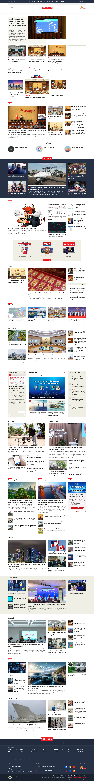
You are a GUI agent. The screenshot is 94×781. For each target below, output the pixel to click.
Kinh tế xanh (53, 421)
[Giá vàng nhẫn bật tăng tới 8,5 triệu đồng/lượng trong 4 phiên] (70, 278)
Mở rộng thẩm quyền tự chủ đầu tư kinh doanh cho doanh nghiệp (16, 176)
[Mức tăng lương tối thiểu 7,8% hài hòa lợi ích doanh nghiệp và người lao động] (57, 643)
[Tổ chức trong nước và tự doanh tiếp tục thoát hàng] (70, 228)
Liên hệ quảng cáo (48, 770)
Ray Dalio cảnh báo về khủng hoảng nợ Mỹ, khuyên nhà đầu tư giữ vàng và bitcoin (79, 221)
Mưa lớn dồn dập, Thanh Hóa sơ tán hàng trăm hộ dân (79, 637)
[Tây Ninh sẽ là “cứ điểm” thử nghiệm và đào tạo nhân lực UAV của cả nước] (26, 434)
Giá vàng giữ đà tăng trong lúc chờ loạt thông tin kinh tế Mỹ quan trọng (80, 270)
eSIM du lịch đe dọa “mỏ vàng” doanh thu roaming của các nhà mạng (20, 598)
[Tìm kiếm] (11, 8)
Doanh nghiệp (13, 480)
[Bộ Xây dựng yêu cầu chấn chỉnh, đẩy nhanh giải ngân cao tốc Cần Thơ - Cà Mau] (17, 335)
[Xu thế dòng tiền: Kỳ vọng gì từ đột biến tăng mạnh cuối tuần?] (70, 206)
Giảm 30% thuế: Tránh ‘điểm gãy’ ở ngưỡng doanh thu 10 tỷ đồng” (55, 134)
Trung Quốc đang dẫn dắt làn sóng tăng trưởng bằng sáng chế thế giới (16, 593)
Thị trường (49, 57)
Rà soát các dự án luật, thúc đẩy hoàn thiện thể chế (54, 117)
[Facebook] (72, 1)
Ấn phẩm (49, 67)
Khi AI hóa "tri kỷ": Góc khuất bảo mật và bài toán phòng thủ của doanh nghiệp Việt (77, 593)
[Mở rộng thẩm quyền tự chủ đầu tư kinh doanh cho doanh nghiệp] (17, 168)
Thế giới (29, 67)
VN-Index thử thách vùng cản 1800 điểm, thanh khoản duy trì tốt (78, 407)
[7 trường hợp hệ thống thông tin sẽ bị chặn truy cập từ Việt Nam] (17, 460)
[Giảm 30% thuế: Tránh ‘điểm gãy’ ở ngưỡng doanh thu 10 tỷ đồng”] (55, 126)
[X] (75, 1)
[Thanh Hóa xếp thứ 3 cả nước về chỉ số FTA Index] (37, 312)
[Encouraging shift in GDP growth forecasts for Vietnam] (15, 85)
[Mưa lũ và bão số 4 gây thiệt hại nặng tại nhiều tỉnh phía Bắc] (70, 645)
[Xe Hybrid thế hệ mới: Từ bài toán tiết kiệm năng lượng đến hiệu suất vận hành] (47, 673)
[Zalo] (77, 1)
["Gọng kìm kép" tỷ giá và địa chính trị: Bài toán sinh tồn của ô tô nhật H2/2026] (10, 689)
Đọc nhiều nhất (74, 372)
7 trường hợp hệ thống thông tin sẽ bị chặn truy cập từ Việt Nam (16, 468)
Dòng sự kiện (13, 372)
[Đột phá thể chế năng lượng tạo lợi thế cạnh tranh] (47, 388)
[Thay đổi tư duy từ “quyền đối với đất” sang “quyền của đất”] (70, 333)
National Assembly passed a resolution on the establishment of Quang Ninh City (57, 95)
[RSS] (74, 771)
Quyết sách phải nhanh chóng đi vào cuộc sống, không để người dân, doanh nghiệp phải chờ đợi (17, 71)
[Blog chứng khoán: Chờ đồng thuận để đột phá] (27, 215)
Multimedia (33, 372)
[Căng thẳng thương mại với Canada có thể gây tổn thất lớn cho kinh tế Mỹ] (57, 545)
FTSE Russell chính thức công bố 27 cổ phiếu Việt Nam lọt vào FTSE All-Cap (80, 213)
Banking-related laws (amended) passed (35, 97)
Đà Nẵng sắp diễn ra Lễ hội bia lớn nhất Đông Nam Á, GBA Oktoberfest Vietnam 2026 (80, 710)
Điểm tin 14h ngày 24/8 (21, 147)
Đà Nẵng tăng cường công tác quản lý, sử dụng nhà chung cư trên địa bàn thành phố (80, 349)
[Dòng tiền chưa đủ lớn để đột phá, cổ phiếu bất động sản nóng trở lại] (57, 227)
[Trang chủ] (12, 12)
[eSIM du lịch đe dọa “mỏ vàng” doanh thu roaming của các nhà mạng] (10, 599)
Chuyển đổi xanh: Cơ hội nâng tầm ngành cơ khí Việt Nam (24, 512)
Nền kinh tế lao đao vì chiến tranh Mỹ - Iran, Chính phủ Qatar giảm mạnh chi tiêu (26, 565)
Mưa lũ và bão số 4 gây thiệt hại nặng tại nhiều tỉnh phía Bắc (79, 644)
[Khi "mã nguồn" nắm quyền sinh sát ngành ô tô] (17, 667)
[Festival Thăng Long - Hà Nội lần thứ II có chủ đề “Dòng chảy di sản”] (77, 186)
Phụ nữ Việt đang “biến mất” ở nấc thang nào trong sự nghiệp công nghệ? (46, 605)
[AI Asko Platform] (69, 244)
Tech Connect (55, 1)
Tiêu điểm (9, 57)
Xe (44, 1)
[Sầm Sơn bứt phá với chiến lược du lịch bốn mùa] (27, 711)
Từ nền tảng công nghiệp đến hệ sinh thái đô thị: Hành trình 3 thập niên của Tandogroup (56, 414)
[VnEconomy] (37, 77)
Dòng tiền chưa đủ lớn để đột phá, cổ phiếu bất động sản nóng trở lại (57, 235)
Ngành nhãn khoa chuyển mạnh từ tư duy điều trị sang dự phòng (56, 713)
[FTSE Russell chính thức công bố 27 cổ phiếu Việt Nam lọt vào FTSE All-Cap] (70, 213)
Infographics (41, 375)
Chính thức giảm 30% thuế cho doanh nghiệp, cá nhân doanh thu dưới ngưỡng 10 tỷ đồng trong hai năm (17, 23)
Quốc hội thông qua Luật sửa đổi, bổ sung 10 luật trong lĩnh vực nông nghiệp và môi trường (78, 132)
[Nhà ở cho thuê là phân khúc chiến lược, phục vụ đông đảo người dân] (17, 354)
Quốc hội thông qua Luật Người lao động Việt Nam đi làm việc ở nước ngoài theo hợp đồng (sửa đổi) (78, 116)
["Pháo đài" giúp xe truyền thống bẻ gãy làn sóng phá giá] (77, 667)
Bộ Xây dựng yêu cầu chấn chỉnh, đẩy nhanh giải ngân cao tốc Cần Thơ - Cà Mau (17, 344)
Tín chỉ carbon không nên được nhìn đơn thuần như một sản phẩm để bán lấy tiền (20, 501)
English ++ (63, 1)
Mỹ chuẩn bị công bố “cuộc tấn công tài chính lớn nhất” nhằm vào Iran (79, 564)
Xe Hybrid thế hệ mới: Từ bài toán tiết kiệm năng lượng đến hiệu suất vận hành (46, 687)
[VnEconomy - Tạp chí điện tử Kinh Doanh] (47, 739)
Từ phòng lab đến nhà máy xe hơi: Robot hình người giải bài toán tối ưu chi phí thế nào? (20, 681)
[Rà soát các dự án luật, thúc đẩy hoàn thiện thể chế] (55, 110)
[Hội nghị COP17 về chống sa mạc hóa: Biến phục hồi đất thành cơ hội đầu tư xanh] (67, 434)
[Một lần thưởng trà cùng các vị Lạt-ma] (70, 725)
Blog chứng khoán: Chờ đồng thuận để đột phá (22, 228)
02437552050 (40, 768)
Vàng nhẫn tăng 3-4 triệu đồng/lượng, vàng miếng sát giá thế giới (46, 294)
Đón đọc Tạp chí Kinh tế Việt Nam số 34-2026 (57, 70)
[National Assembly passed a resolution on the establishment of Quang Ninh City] (58, 84)
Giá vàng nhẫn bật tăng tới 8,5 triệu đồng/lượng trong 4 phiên (80, 278)
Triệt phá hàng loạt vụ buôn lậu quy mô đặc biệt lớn (16, 194)
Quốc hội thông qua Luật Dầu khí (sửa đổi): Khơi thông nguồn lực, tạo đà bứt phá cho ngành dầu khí (51, 502)
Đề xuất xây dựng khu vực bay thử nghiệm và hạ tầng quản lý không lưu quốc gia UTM (47, 188)
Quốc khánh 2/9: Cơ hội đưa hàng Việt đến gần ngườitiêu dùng (79, 703)
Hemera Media (26, 776)
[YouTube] (80, 1)
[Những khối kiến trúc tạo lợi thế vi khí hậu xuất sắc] (70, 718)
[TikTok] (83, 1)
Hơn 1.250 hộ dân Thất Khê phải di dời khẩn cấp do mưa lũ (80, 630)
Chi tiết (77, 507)
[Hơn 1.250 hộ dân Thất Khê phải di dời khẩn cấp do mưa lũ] (70, 630)
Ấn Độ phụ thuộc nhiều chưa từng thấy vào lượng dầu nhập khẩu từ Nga (80, 557)
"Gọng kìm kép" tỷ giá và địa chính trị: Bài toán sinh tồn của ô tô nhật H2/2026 (19, 689)
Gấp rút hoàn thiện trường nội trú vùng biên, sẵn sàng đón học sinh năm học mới (77, 177)
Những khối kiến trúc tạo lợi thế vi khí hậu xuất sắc (80, 716)
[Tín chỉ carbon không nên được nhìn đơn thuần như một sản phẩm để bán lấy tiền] (22, 490)
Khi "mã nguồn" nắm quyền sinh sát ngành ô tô (17, 675)
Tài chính (29, 57)
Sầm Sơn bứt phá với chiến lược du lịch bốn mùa (22, 725)
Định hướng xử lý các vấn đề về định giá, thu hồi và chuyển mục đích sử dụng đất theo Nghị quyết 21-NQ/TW (80, 341)
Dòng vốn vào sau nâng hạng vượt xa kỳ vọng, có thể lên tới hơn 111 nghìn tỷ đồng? (57, 218)
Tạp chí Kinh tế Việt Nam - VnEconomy (78, 777)
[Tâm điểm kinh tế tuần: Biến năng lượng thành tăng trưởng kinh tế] (38, 405)
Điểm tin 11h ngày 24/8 (49, 147)
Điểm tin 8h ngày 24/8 (77, 147)
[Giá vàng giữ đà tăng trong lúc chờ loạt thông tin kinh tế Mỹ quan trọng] (70, 271)
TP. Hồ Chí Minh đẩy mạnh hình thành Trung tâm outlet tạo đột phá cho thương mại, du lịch (24, 519)
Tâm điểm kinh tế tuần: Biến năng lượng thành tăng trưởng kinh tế (37, 413)
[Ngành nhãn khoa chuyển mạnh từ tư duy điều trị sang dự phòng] (57, 705)
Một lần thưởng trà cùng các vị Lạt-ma (79, 724)
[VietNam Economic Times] (47, 244)
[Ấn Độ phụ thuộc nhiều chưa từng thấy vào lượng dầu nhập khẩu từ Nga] (70, 557)
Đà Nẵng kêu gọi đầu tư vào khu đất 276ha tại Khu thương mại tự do (16, 320)
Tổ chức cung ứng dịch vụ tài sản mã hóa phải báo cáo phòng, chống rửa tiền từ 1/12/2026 (37, 61)
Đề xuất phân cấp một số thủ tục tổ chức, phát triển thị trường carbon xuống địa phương (57, 473)
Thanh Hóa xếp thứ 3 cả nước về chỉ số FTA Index (36, 320)
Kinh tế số (11, 421)
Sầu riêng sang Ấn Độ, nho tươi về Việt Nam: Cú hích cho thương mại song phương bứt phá (54, 529)
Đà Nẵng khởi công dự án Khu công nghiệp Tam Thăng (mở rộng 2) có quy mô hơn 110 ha (76, 321)
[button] (24, 415)
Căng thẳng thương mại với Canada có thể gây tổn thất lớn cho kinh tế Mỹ (57, 552)
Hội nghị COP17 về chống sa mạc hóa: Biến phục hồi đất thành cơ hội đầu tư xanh (66, 448)
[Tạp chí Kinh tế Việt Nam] (25, 244)
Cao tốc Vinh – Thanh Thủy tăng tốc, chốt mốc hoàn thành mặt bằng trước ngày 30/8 (79, 357)
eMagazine (47, 375)
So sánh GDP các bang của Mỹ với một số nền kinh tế (78, 385)
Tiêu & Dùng (39, 1)
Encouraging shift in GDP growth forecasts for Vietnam (16, 94)
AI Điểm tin (47, 143)
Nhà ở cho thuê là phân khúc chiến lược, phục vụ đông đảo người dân (16, 362)
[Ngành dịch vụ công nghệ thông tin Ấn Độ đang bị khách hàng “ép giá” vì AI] (10, 606)
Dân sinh (11, 618)
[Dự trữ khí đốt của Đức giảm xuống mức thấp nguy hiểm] (70, 542)
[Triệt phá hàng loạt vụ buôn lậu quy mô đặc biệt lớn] (17, 186)
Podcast (35, 375)
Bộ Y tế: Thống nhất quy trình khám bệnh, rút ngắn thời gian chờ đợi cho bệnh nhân (57, 634)
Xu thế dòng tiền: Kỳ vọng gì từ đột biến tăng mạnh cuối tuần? (80, 206)
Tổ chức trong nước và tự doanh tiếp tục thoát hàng (80, 227)
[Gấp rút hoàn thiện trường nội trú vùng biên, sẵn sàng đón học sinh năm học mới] (77, 168)
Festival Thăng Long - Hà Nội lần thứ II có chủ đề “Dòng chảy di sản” (77, 194)
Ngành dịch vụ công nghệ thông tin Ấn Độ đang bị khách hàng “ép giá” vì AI (20, 606)
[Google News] (85, 1)
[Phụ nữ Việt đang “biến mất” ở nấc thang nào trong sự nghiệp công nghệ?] (47, 591)
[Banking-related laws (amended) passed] (37, 86)
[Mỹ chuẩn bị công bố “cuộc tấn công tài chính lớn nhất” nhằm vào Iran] (70, 564)
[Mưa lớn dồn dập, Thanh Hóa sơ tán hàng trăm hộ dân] (70, 637)
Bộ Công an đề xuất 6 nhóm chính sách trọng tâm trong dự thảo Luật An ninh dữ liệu (25, 645)
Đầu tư (10, 305)
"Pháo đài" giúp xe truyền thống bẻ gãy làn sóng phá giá (77, 675)
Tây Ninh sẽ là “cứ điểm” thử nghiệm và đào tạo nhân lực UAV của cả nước (25, 448)
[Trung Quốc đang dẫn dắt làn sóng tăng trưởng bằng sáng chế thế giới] (17, 585)
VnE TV (48, 1)
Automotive (12, 660)
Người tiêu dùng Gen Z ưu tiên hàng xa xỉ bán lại (57, 730)
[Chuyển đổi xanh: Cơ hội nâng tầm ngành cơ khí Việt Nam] (10, 513)
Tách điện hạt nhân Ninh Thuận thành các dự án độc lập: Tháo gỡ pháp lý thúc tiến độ (56, 61)
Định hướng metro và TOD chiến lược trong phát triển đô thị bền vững (17, 388)
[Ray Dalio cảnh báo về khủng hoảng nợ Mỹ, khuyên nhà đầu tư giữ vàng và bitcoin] (70, 221)
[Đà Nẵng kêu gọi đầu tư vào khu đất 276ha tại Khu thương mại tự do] (17, 312)
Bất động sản (12, 328)
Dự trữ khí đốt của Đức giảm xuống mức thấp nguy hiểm (36, 70)
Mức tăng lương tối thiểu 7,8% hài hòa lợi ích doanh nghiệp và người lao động (57, 652)
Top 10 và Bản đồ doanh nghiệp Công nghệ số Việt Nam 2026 (76, 495)
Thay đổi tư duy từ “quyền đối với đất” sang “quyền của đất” (80, 332)
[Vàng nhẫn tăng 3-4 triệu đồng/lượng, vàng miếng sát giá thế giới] (47, 279)
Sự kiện (70, 480)
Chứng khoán (32, 1)
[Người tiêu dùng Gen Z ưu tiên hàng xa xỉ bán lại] (57, 722)
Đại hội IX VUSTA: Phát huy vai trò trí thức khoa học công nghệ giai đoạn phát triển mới (16, 61)
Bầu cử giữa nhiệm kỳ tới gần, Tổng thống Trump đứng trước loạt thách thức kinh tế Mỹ (56, 570)
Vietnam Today (27, 95)
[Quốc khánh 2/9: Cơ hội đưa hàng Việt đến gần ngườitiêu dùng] (70, 703)
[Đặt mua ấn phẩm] (83, 7)
